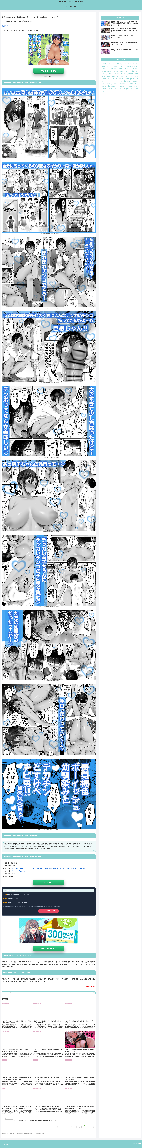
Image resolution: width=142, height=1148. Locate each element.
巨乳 (17, 868)
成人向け (62, 868)
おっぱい (33, 868)
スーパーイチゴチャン (18, 871)
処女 (13, 868)
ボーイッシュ (75, 868)
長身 (68, 868)
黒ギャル (82, 868)
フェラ (27, 868)
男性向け (56, 868)
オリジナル (5, 26)
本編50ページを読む (48, 71)
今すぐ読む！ (48, 882)
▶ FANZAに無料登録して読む (48, 910)
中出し (22, 868)
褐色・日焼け (44, 868)
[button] (94, 993)
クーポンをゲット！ (48, 948)
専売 (50, 868)
